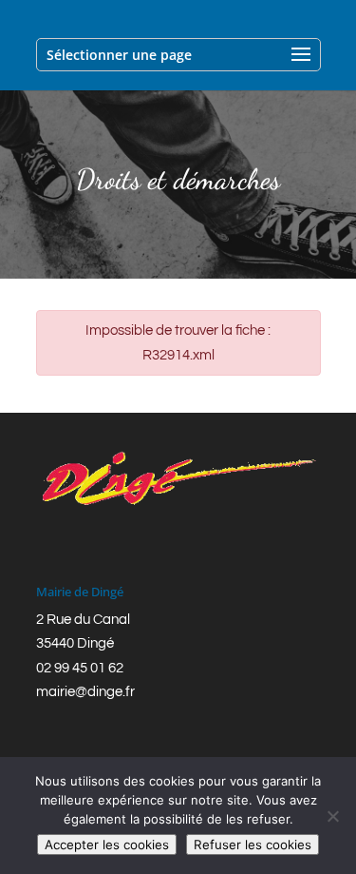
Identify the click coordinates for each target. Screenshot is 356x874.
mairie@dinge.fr (85, 692)
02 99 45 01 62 (79, 668)
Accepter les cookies (107, 844)
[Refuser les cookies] (332, 815)
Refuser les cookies (252, 844)
